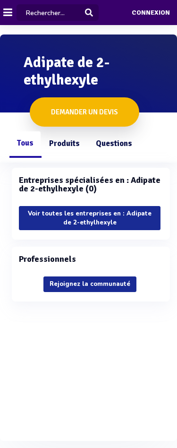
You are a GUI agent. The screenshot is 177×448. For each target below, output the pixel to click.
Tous (25, 143)
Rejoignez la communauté (90, 284)
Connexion (151, 12)
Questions (114, 143)
